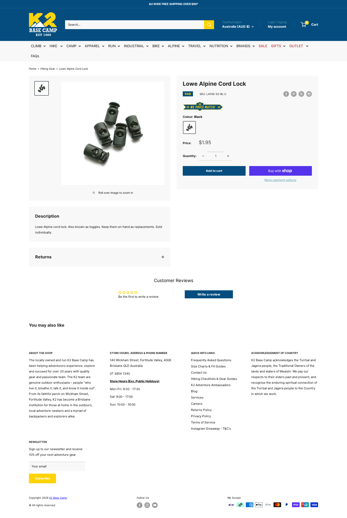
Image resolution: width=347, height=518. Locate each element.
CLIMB (36, 46)
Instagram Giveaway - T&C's (211, 428)
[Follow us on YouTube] (155, 505)
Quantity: (189, 156)
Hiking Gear (47, 68)
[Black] (189, 127)
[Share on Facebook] (286, 94)
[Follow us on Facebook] (139, 505)
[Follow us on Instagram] (147, 505)
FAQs (35, 56)
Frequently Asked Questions (211, 360)
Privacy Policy (201, 416)
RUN (112, 46)
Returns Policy (201, 410)
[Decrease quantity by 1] (203, 156)
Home (32, 68)
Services (197, 397)
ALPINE (174, 46)
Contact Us (199, 372)
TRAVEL (194, 46)
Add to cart (214, 171)
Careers (196, 404)
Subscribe (42, 478)
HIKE (54, 46)
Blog (194, 391)
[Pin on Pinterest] (294, 94)
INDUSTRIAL (134, 46)
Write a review (208, 294)
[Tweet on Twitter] (301, 94)
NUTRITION (218, 46)
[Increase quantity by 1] (228, 156)
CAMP (71, 46)
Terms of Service (203, 422)
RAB (188, 94)
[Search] (209, 24)
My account (277, 26)
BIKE (156, 46)
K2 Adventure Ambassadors (211, 385)
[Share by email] (309, 94)
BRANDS (243, 46)
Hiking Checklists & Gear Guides (214, 379)
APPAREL (92, 46)
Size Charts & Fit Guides (208, 366)
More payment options (280, 180)
